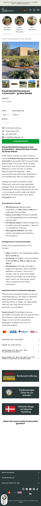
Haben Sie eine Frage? (12, 345)
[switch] (4, 503)
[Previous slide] (1, 3)
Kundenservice (8, 478)
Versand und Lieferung (12, 339)
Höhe (4, 111)
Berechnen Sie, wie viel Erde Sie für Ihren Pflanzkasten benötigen (18, 357)
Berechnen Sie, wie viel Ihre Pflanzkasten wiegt (14, 351)
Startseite (4, 39)
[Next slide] (39, 3)
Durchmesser (18, 111)
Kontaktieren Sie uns (11, 483)
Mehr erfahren (8, 472)
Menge (5, 119)
